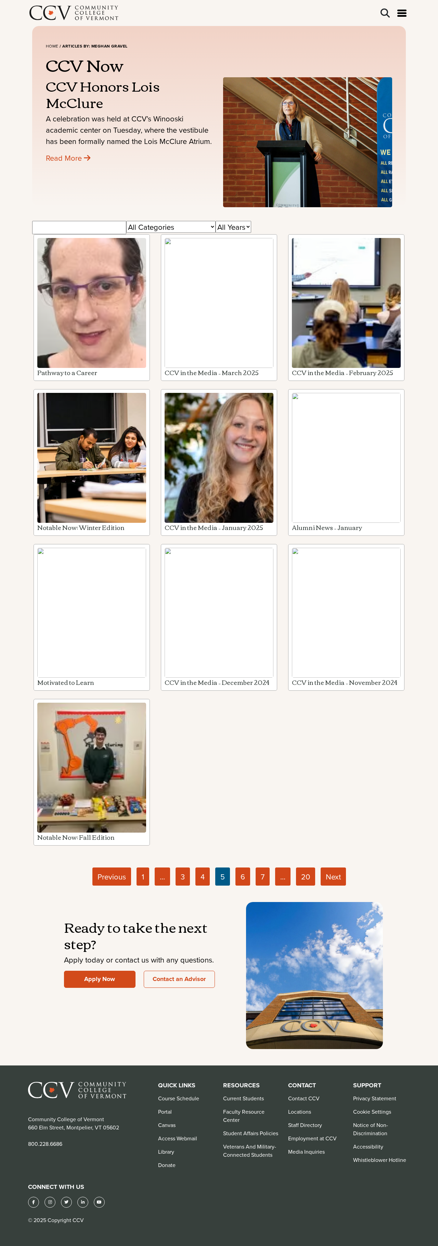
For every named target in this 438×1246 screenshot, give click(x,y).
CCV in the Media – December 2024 (217, 682)
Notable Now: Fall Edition (76, 837)
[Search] (385, 13)
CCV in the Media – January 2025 (214, 527)
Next (333, 876)
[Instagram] (49, 1202)
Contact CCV (304, 1098)
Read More (65, 158)
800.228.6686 (45, 1144)
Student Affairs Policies (250, 1133)
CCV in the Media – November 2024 (344, 682)
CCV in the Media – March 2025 (212, 372)
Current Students (243, 1098)
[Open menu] (402, 13)
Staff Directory (305, 1125)
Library (166, 1151)
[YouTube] (99, 1202)
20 (305, 876)
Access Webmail (177, 1138)
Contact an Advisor (179, 979)
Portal (165, 1111)
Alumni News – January (327, 527)
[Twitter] (66, 1202)
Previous (112, 876)
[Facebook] (33, 1202)
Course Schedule (178, 1098)
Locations (299, 1111)
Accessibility (368, 1146)
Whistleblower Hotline (379, 1160)
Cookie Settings (372, 1111)
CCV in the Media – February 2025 (342, 372)
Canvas (167, 1125)
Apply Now (99, 979)
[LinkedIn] (82, 1202)
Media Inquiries (306, 1151)
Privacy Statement (374, 1098)
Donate (167, 1165)
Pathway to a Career (67, 372)
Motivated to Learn (65, 682)
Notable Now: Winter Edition (81, 527)
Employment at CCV (312, 1138)
